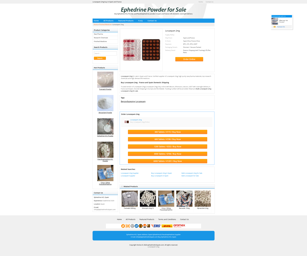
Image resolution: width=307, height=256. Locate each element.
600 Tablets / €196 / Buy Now (168, 139)
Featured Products (125, 20)
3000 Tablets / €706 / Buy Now (167, 154)
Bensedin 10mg (184, 208)
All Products (108, 20)
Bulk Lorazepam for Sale (190, 176)
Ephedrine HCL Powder (105, 136)
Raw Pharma (98, 34)
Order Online (189, 59)
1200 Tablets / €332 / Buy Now (167, 146)
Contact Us (209, 2)
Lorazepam (141, 101)
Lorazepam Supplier (128, 176)
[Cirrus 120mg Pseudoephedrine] (105, 173)
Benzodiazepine (128, 101)
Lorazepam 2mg (136, 120)
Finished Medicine (105, 24)
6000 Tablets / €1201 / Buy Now (168, 161)
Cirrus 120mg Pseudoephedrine (166, 209)
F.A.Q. (140, 20)
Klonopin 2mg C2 (148, 208)
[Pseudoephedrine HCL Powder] (105, 150)
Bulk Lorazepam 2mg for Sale (192, 173)
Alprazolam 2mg (202, 208)
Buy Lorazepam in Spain (159, 176)
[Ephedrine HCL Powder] (105, 126)
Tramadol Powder (105, 89)
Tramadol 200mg (129, 208)
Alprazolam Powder (105, 112)
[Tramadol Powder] (105, 80)
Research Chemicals (101, 38)
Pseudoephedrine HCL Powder (105, 160)
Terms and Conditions (167, 219)
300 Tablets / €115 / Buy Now (168, 132)
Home (201, 2)
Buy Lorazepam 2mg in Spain (161, 173)
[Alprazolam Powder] (105, 103)
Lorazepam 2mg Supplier (130, 173)
